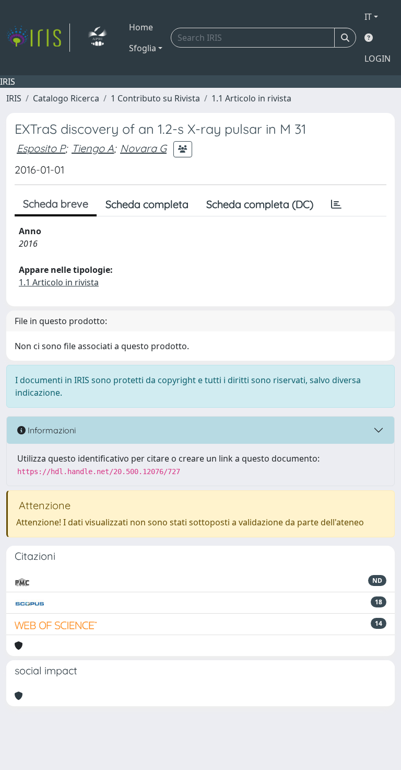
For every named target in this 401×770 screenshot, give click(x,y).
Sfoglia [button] (142, 48)
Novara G (143, 148)
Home (141, 27)
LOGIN (377, 58)
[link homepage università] (97, 38)
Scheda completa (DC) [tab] (259, 204)
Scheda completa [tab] (146, 204)
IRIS (13, 98)
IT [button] (368, 16)
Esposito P (41, 148)
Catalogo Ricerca (66, 98)
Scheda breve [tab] (55, 203)
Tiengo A (93, 148)
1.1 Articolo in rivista (251, 98)
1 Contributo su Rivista (155, 98)
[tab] (336, 204)
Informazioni (51, 430)
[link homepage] (38, 38)
